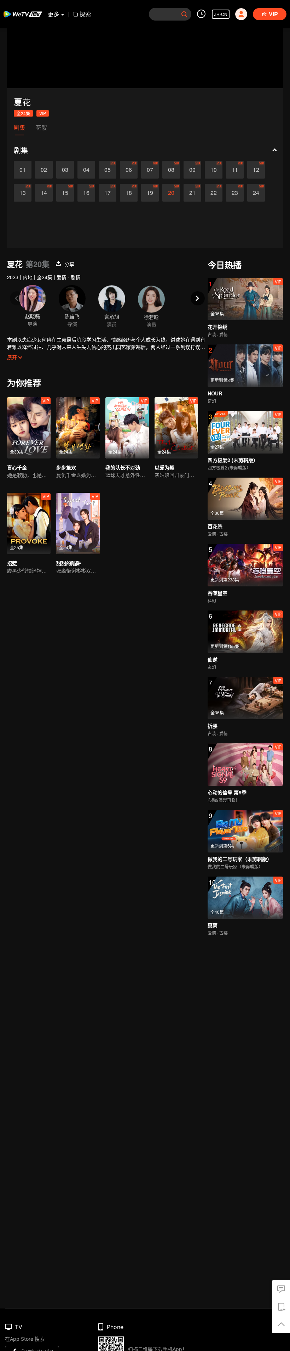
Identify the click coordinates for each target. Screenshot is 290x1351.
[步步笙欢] (78, 427)
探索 (85, 14)
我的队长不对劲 (122, 467)
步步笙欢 (66, 467)
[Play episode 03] (65, 170)
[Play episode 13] (22, 193)
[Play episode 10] (213, 170)
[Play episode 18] (129, 193)
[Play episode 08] (171, 170)
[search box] (184, 14)
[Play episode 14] (44, 193)
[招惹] (29, 523)
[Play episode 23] (235, 193)
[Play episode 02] (44, 170)
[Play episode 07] (150, 170)
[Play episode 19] (150, 193)
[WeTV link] (23, 14)
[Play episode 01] (22, 170)
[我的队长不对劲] (127, 427)
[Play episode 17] (107, 193)
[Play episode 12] (256, 170)
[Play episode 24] (256, 193)
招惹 (12, 563)
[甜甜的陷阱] (78, 523)
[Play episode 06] (129, 170)
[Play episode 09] (192, 170)
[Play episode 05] (107, 170)
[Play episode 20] (171, 193)
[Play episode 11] (235, 170)
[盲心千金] (29, 427)
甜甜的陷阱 (68, 563)
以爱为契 (164, 467)
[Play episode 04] (86, 170)
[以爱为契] (176, 427)
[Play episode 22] (213, 193)
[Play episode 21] (192, 193)
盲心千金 (17, 467)
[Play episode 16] (86, 193)
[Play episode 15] (65, 193)
